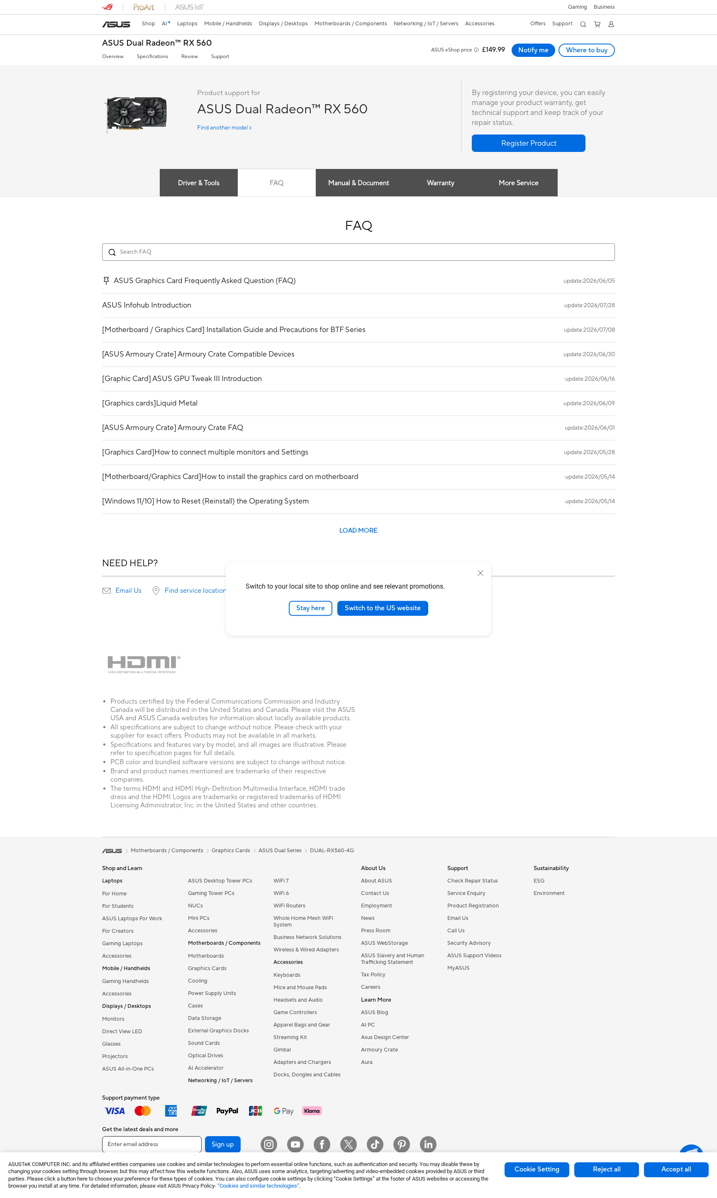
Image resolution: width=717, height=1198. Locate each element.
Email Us (128, 591)
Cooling (197, 981)
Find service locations (197, 591)
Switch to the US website (383, 608)
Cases (195, 1005)
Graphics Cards (207, 968)
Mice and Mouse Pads (300, 987)
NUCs (195, 905)
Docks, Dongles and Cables (307, 1074)
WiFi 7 (281, 881)
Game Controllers (295, 1012)
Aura (367, 1062)
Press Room (375, 930)
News (368, 918)
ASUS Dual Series (280, 850)
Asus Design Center (385, 1037)
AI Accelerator (206, 1068)
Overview (113, 57)
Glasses (111, 1044)
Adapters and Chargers (302, 1062)
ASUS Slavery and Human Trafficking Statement (392, 959)
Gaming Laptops (122, 943)
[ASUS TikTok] (375, 1144)
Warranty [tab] (440, 183)
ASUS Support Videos (474, 955)
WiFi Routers (289, 905)
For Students (118, 906)
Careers (370, 987)
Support (220, 57)
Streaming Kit (290, 1037)
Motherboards (206, 956)
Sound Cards (204, 1043)
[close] (480, 573)
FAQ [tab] (276, 183)
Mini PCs (199, 918)
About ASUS (376, 881)
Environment (549, 893)
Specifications (152, 57)
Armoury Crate (379, 1049)
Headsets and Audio (298, 1000)
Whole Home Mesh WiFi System (303, 921)
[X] (348, 1144)
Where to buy (586, 50)
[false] (528, 143)
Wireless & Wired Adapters (306, 949)
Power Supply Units (212, 993)
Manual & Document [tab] (358, 183)
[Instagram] (269, 1144)
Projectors (115, 1056)
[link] (116, 24)
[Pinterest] (401, 1144)
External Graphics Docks (218, 1030)
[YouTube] (295, 1144)
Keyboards (286, 975)
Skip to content (107, 25)
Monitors (113, 1019)
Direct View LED (122, 1031)
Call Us (456, 930)
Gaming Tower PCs (211, 893)
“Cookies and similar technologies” (258, 1186)
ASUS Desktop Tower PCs (220, 881)
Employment (376, 905)
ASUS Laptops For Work (132, 918)
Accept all (676, 1169)
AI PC (368, 1025)
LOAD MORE (358, 531)
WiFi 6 (281, 893)
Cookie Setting (537, 1169)
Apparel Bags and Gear (301, 1025)
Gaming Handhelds (125, 981)
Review (189, 57)
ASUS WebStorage (384, 943)
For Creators (118, 931)
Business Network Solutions (307, 937)
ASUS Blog (374, 1012)
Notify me (533, 50)
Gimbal (282, 1049)
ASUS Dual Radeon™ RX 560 (157, 43)
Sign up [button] (223, 1144)
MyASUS (458, 968)
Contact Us (375, 893)
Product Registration (473, 905)
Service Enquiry (466, 893)
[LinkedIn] (428, 1144)
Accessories (117, 956)
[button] (577, 7)
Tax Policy (373, 974)
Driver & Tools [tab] (198, 183)
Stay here (310, 608)
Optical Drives (205, 1055)
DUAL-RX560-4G (332, 850)
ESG (539, 881)
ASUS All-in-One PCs (128, 1069)
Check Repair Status (472, 881)
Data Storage (204, 1018)
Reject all (607, 1169)
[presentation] (106, 590)
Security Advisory (469, 943)
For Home (114, 893)
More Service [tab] (519, 183)
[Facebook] (322, 1144)
